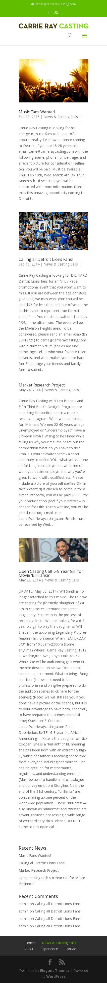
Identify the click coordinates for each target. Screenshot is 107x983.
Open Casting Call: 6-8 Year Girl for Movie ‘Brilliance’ (51, 573)
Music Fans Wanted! (37, 112)
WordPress (56, 976)
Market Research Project (42, 385)
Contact (70, 948)
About (29, 948)
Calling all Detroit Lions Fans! (46, 259)
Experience (49, 948)
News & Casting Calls (61, 116)
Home (30, 942)
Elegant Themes (55, 970)
